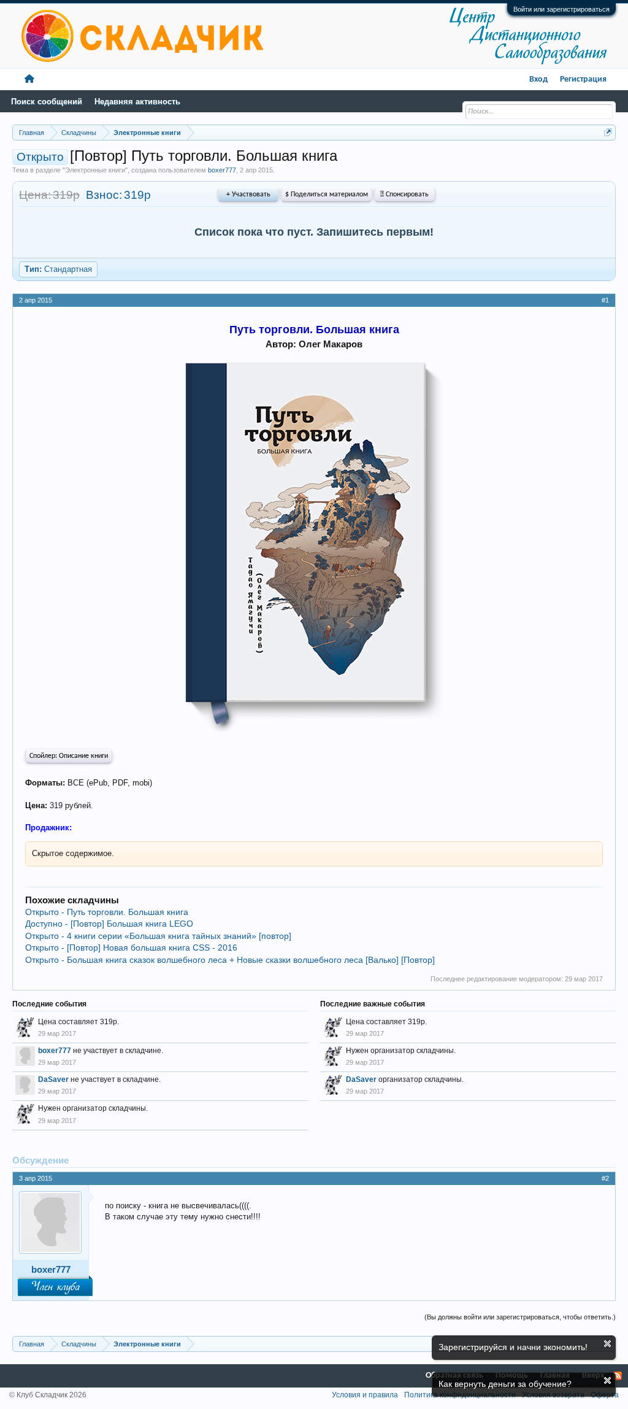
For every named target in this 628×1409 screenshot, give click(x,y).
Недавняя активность (137, 101)
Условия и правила (365, 1395)
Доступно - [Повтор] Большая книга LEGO (109, 923)
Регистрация (583, 79)
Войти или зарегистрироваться (561, 9)
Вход (538, 79)
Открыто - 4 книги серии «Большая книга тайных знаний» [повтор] (158, 936)
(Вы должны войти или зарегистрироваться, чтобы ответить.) (520, 1317)
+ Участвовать (248, 194)
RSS (617, 1376)
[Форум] (29, 79)
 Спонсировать (404, 194)
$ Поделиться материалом (326, 194)
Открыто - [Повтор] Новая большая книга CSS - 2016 (131, 947)
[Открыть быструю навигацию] (608, 132)
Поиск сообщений (46, 101)
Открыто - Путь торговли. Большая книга (106, 912)
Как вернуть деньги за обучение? (505, 1384)
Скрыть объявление (607, 1343)
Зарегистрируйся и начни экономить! (513, 1347)
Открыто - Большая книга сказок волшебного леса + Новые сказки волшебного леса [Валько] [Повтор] (230, 960)
